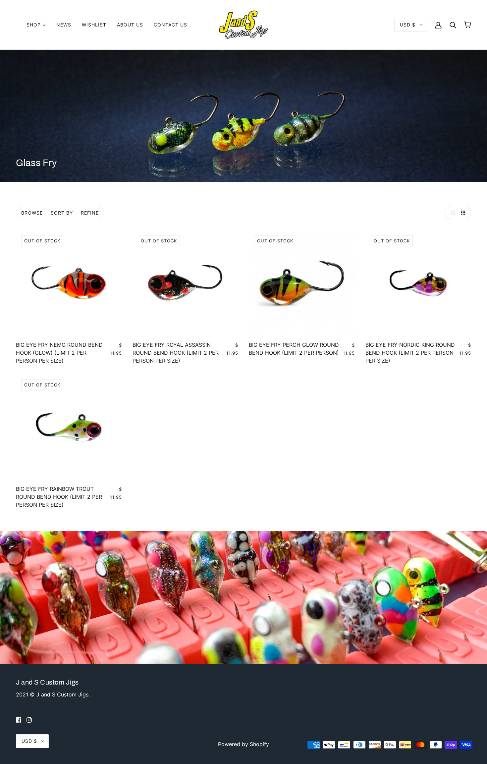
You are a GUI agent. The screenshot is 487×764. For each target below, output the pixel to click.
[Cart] (467, 24)
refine (90, 213)
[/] (243, 24)
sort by (62, 213)
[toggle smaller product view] (464, 212)
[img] (18, 719)
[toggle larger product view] (451, 212)
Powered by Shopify (243, 744)
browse (32, 213)
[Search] (453, 24)
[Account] (438, 24)
